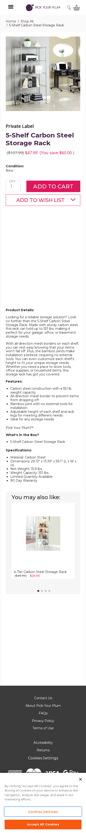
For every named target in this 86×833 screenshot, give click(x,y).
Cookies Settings (43, 758)
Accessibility (43, 743)
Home (11, 21)
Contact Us (43, 698)
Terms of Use (43, 728)
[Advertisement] (43, 264)
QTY (13, 181)
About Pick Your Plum (43, 706)
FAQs (43, 713)
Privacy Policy (43, 721)
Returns (43, 750)
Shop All (27, 21)
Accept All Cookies (43, 824)
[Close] (80, 779)
